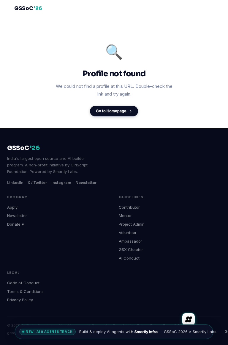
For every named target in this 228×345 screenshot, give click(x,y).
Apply (12, 207)
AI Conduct (129, 258)
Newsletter (86, 182)
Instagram (61, 182)
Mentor (125, 215)
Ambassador (130, 241)
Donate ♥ (15, 224)
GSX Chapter (131, 249)
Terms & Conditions (25, 291)
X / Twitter (37, 182)
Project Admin (132, 224)
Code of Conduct (23, 282)
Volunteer (128, 232)
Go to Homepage (111, 111)
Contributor (129, 207)
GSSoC (28, 8)
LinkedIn (15, 182)
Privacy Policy (20, 299)
